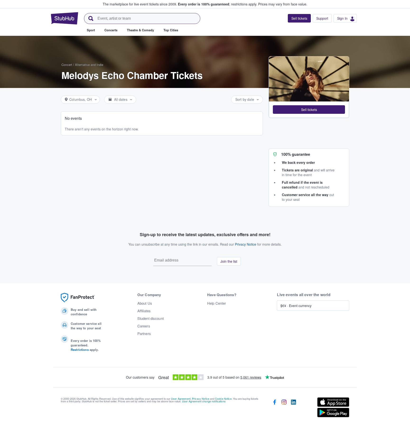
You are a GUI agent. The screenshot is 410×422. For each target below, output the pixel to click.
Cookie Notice (223, 398)
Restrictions (80, 349)
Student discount (150, 318)
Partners (144, 333)
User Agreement (181, 398)
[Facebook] (274, 408)
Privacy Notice (245, 244)
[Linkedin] (293, 408)
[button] (309, 109)
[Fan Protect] (78, 298)
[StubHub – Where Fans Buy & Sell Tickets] (64, 18)
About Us (144, 303)
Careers (143, 326)
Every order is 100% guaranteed (217, 4)
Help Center (216, 303)
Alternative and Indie (89, 64)
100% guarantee (295, 154)
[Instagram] (284, 408)
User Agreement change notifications (204, 401)
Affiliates (144, 311)
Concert (66, 64)
